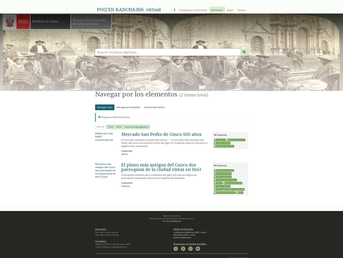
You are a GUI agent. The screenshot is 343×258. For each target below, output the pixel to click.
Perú (241, 192)
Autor (119, 126)
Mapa (230, 10)
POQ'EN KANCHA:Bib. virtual (129, 9)
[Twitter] (183, 248)
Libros (124, 154)
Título (110, 126)
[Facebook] (176, 248)
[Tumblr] (190, 248)
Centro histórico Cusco (226, 180)
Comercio (221, 140)
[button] (110, 126)
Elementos (217, 10)
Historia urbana (223, 143)
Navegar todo (104, 107)
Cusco (219, 183)
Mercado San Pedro (225, 146)
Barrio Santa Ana (224, 177)
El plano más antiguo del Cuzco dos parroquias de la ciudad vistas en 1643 (161, 167)
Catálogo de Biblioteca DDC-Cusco (190, 232)
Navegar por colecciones (193, 10)
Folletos (125, 186)
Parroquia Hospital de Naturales (230, 189)
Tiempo (241, 10)
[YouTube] (198, 248)
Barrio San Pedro (224, 173)
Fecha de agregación (136, 126)
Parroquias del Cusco (226, 192)
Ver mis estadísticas (171, 221)
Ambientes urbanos (225, 170)
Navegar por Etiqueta (128, 107)
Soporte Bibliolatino (182, 237)
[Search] (244, 52)
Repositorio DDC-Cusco (184, 235)
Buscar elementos (154, 107)
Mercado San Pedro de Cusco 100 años (161, 134)
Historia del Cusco (237, 140)
